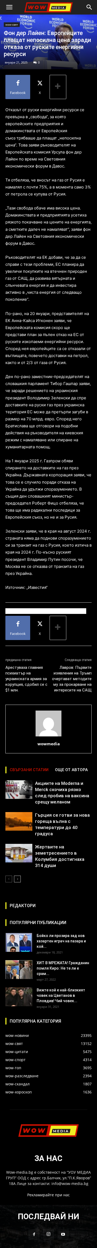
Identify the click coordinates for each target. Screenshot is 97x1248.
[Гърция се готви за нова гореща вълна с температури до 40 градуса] (18, 821)
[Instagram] (48, 1234)
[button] (9, 7)
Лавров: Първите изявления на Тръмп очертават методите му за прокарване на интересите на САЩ (72, 679)
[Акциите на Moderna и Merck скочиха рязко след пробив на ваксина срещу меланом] (18, 789)
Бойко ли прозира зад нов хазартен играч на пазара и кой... (61, 941)
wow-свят (11, 24)
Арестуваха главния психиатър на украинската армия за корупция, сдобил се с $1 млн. (26, 679)
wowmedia (48, 743)
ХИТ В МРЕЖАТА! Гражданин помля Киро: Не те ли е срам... (63, 968)
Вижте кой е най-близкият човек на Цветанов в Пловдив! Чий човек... (61, 995)
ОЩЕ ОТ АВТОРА (71, 769)
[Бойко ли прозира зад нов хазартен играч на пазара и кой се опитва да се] (18, 942)
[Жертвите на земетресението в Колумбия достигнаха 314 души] (18, 853)
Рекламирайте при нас (48, 1194)
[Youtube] (63, 1234)
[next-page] (17, 879)
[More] (58, 87)
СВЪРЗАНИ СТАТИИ (29, 769)
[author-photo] (48, 736)
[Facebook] (34, 1234)
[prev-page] (8, 879)
